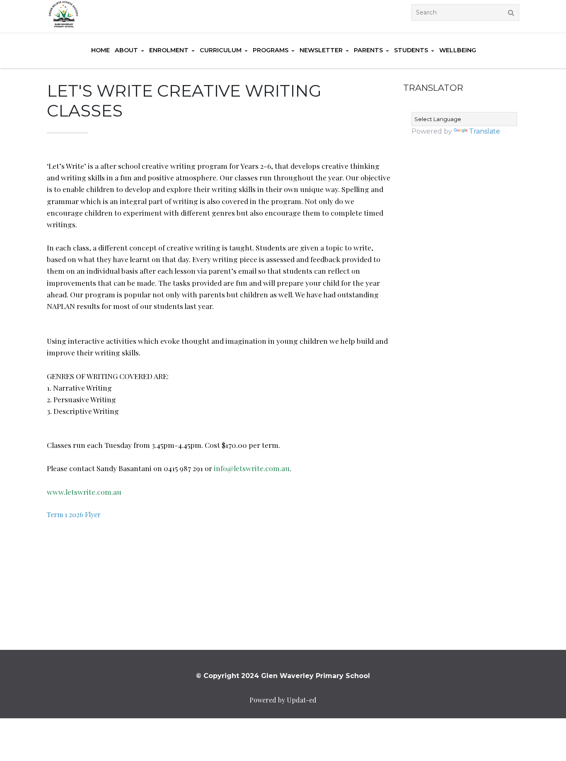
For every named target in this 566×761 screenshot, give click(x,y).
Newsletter (321, 50)
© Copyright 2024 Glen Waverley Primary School (283, 676)
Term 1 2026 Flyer (74, 514)
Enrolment (169, 50)
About (126, 50)
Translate (484, 131)
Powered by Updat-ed (283, 699)
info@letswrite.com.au (252, 468)
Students (411, 50)
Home (100, 50)
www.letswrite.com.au (84, 491)
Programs (270, 50)
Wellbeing (457, 50)
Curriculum (221, 50)
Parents (368, 50)
